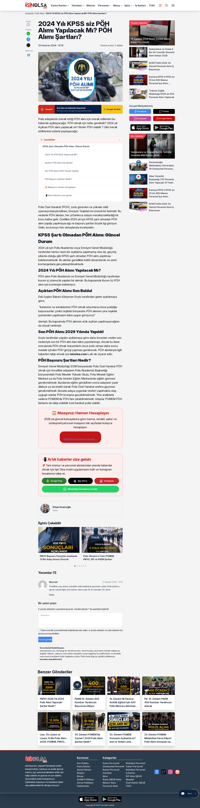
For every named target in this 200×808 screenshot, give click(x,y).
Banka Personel (111, 769)
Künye (80, 776)
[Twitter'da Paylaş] (28, 45)
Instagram (109, 481)
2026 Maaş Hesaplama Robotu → (80, 439)
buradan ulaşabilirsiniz (51, 659)
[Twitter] (163, 772)
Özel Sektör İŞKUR (135, 782)
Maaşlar (130, 779)
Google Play (56, 481)
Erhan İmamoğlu (62, 507)
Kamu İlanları (59, 5)
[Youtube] (177, 771)
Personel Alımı (110, 786)
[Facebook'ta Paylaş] (28, 39)
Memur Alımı (109, 782)
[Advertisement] (152, 231)
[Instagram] (170, 772)
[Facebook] (156, 772)
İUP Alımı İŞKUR (134, 776)
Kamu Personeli (111, 763)
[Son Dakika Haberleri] (160, 5)
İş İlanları (140, 5)
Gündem (77, 5)
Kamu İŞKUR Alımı (112, 779)
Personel (103, 5)
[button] (119, 541)
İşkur (127, 5)
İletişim (80, 773)
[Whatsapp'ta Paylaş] (28, 33)
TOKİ (152, 5)
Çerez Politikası (85, 782)
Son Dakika (83, 763)
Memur (91, 5)
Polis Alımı (39, 13)
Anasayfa (29, 13)
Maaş (116, 5)
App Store (82, 481)
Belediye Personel (135, 763)
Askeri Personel (134, 766)
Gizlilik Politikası (85, 779)
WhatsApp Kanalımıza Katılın (82, 489)
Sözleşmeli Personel (113, 766)
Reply (51, 595)
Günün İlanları (84, 769)
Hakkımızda (83, 786)
